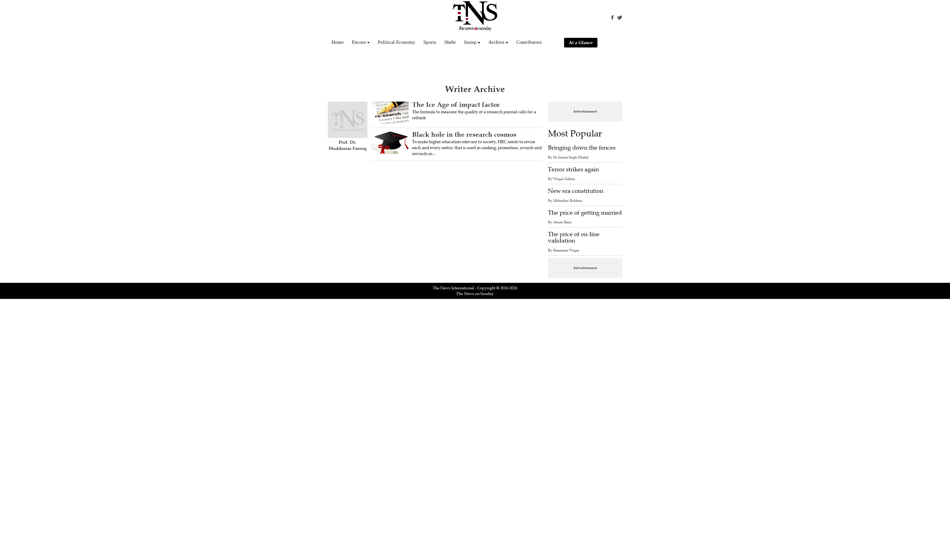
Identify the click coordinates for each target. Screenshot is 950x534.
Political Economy (396, 42)
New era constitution (575, 191)
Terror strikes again (573, 169)
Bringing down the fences (582, 147)
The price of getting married (585, 212)
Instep (470, 42)
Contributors (529, 42)
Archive (496, 42)
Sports (429, 42)
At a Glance (581, 42)
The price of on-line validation (573, 237)
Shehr (450, 42)
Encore (359, 42)
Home (338, 42)
